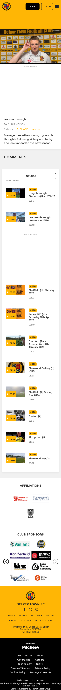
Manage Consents (40, 672)
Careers (39, 659)
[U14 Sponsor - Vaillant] (20, 545)
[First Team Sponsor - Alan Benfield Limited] (20, 556)
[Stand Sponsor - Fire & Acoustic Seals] (41, 578)
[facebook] (24, 610)
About (40, 655)
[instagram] (36, 610)
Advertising (24, 659)
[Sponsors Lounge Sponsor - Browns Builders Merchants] (41, 556)
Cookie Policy (18, 672)
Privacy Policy (42, 668)
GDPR (39, 663)
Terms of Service (20, 668)
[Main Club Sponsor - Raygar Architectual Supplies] (41, 545)
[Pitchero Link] (30, 648)
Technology (25, 663)
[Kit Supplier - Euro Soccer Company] (41, 567)
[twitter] (30, 610)
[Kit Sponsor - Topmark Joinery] (20, 578)
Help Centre (25, 655)
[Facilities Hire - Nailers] (20, 567)
